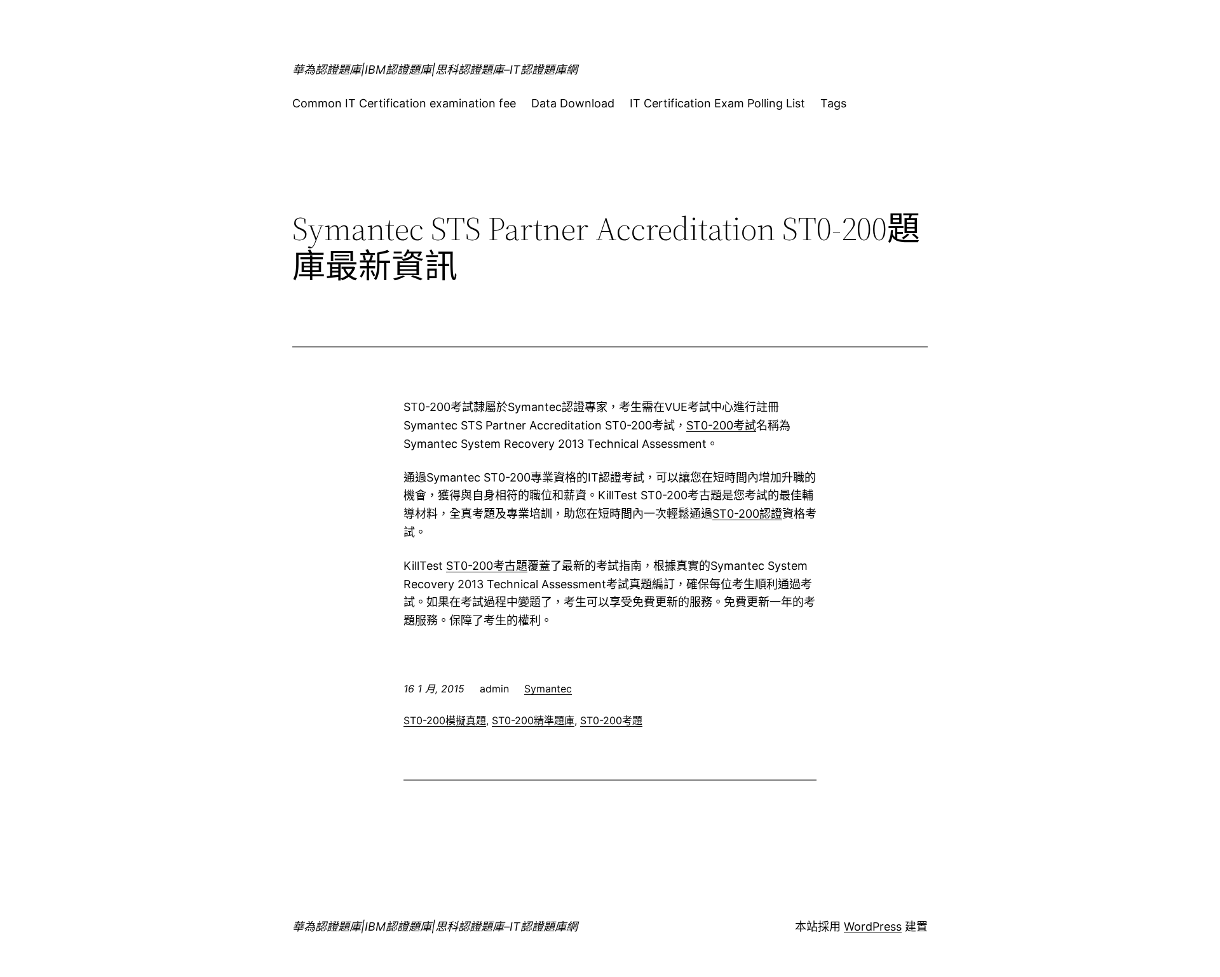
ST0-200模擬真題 (444, 720)
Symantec (548, 688)
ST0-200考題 (611, 720)
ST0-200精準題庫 (533, 720)
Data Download (572, 103)
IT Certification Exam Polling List (717, 103)
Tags (833, 103)
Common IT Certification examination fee (404, 103)
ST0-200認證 (747, 513)
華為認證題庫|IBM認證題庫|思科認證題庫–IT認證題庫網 (435, 69)
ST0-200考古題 (486, 565)
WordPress (873, 926)
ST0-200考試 (721, 425)
